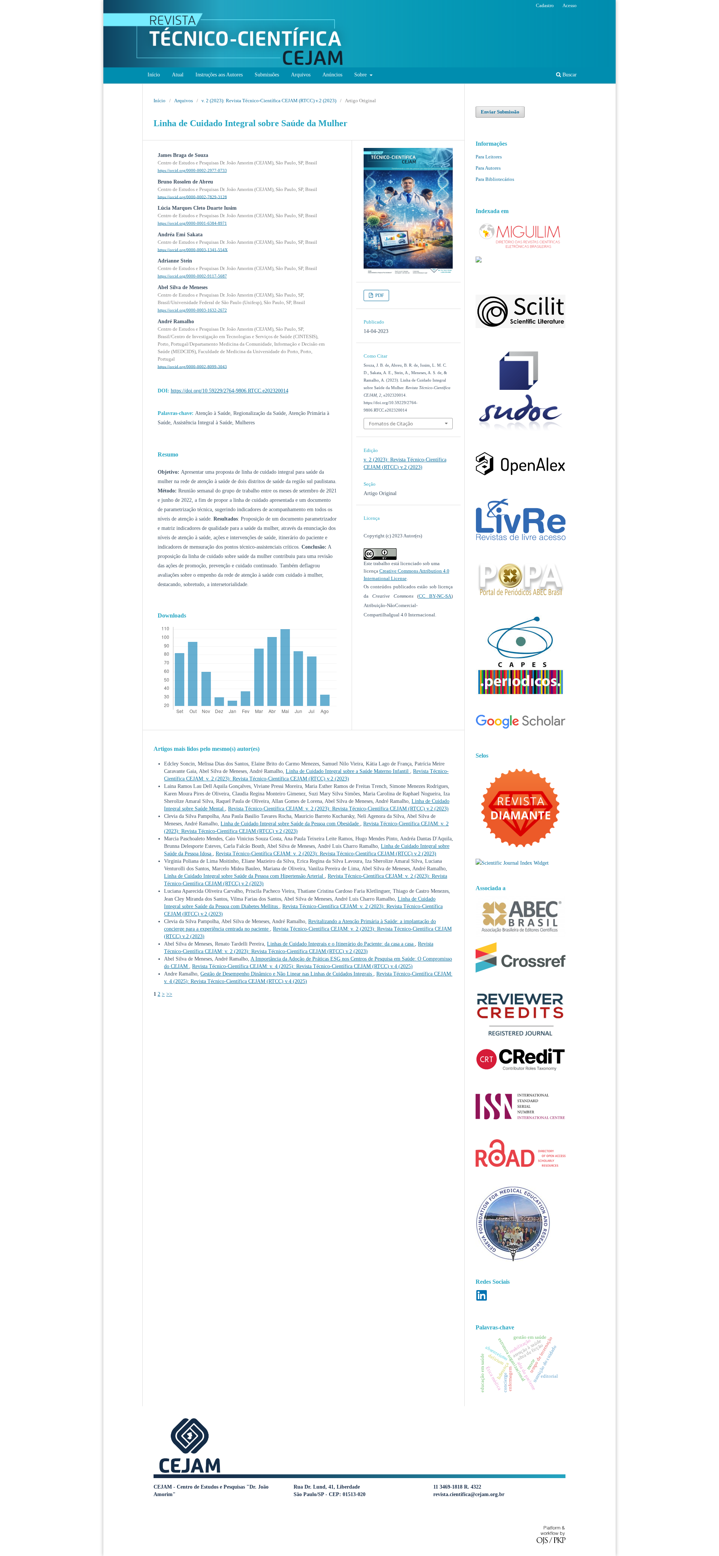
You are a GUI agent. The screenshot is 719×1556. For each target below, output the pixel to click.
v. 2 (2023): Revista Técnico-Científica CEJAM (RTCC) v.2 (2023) (268, 100)
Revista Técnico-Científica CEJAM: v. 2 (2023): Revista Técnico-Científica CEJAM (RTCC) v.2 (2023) (338, 809)
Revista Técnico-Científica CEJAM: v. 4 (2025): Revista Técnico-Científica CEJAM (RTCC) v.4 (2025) (302, 966)
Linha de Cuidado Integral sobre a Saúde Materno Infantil (348, 771)
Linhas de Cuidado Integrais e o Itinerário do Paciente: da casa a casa (341, 944)
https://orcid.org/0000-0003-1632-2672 (192, 310)
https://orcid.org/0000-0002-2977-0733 (192, 171)
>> (169, 994)
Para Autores (488, 168)
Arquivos (300, 75)
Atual (177, 75)
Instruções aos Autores (219, 75)
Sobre (361, 75)
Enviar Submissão (500, 112)
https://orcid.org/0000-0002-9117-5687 (192, 276)
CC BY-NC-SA (435, 596)
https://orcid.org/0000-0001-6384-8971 (192, 223)
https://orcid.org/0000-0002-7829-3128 (192, 197)
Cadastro (545, 5)
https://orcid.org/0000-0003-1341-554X (193, 250)
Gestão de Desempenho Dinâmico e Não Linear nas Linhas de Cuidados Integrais (286, 974)
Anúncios (332, 75)
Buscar (569, 75)
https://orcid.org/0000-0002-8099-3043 (192, 366)
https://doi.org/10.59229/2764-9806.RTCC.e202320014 (229, 391)
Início (154, 75)
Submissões (267, 75)
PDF (379, 295)
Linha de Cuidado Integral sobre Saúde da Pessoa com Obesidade (290, 823)
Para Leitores (489, 157)
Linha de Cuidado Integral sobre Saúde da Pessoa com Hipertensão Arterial (244, 876)
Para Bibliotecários (495, 179)
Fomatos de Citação (391, 423)
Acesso (569, 5)
